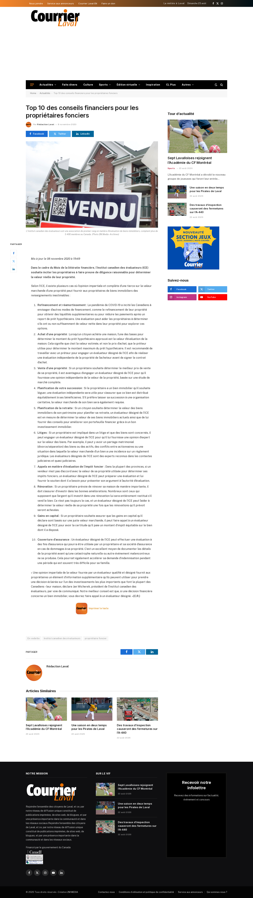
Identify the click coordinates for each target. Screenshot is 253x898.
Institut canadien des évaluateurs (62, 638)
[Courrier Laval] (55, 18)
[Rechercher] (221, 85)
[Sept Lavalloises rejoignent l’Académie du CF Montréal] (46, 709)
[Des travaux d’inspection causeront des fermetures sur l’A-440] (137, 709)
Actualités (46, 84)
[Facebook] (13, 253)
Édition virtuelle (127, 84)
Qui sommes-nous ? (217, 892)
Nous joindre (36, 3)
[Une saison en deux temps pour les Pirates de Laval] (92, 709)
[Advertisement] (126, 54)
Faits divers (69, 84)
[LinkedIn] (13, 269)
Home (33, 93)
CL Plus (171, 84)
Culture (88, 84)
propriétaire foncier (96, 638)
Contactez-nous (106, 892)
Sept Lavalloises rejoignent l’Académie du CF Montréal (44, 727)
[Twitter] (13, 261)
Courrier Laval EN (87, 3)
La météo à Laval (174, 3)
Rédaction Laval (45, 124)
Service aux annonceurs (60, 3)
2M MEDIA (72, 892)
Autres (186, 84)
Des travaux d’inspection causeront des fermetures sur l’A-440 (137, 729)
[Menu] (32, 85)
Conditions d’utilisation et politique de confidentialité (146, 892)
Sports (103, 84)
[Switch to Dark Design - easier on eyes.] (216, 84)
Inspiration (153, 84)
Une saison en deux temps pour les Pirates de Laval (89, 727)
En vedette (34, 638)
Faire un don (108, 3)
